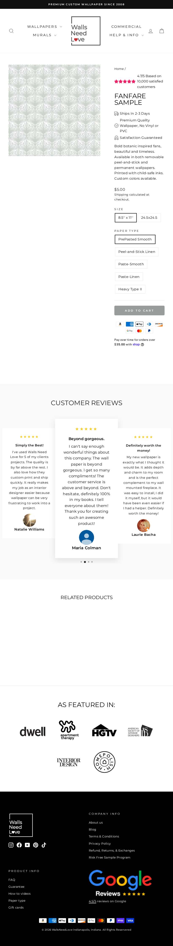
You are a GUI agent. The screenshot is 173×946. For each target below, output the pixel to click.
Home (119, 68)
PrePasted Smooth (135, 239)
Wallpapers (43, 27)
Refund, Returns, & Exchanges (112, 850)
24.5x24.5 (149, 218)
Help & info (124, 35)
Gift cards (16, 907)
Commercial (126, 27)
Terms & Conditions (104, 836)
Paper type (16, 900)
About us (96, 822)
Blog (92, 829)
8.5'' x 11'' (125, 218)
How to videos (19, 893)
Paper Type (126, 230)
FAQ (11, 879)
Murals (43, 35)
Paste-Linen (128, 277)
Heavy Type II (130, 289)
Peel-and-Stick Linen (136, 252)
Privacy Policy (100, 843)
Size (119, 209)
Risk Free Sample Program (110, 857)
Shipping (121, 194)
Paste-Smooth (131, 264)
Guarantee (16, 886)
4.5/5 (92, 901)
